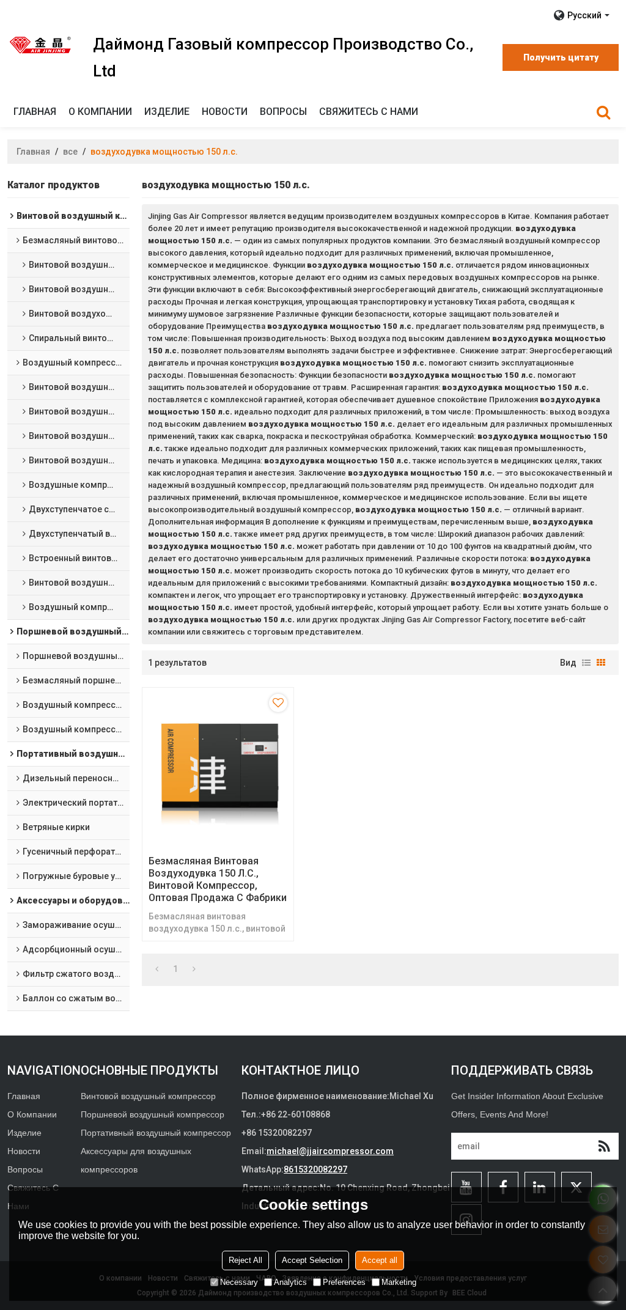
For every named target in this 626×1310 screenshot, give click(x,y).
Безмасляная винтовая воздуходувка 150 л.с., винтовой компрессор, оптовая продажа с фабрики (218, 879)
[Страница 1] (156, 969)
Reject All (245, 1260)
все (70, 151)
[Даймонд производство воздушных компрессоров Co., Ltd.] (41, 44)
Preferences (344, 1282)
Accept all (379, 1260)
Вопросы (283, 111)
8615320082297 (315, 1169)
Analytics (290, 1282)
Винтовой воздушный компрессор (148, 1096)
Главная (34, 111)
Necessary (239, 1282)
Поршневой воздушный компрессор (152, 1114)
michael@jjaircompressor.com (330, 1151)
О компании (100, 111)
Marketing (398, 1282)
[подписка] (604, 1146)
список (586, 663)
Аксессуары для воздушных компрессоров (136, 1160)
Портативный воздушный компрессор (156, 1133)
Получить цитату (560, 57)
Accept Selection (312, 1260)
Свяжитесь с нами (368, 111)
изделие (167, 111)
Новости (225, 111)
